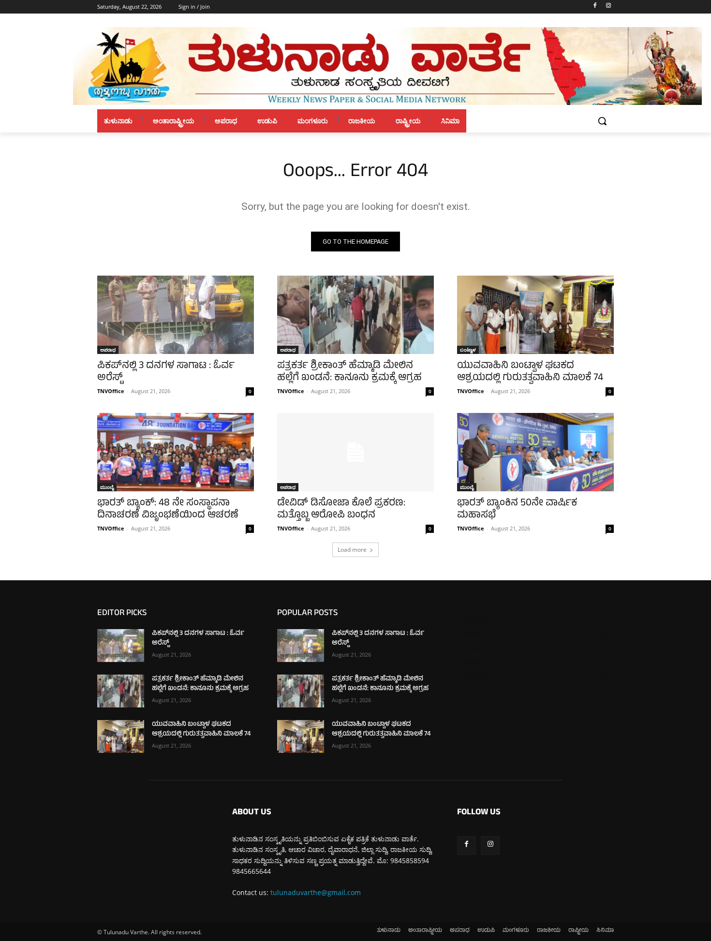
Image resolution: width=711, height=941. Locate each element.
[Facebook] (594, 7)
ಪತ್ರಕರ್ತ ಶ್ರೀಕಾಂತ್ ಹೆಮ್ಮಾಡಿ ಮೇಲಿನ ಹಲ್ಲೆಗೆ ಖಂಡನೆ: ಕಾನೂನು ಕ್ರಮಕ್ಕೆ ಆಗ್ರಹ (349, 372)
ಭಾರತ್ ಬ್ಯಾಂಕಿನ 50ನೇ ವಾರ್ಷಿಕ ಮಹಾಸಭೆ (517, 509)
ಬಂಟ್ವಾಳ (468, 349)
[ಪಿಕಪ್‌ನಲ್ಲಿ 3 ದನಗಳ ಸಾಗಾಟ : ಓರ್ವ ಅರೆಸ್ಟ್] (175, 315)
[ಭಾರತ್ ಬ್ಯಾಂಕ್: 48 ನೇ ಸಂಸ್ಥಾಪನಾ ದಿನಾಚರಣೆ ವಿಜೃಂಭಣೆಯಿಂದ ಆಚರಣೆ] (175, 452)
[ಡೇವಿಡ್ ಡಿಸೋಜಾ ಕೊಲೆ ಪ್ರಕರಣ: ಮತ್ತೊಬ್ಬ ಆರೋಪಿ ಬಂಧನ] (355, 452)
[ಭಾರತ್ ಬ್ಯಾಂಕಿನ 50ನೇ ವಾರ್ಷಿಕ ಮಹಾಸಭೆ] (535, 452)
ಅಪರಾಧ (108, 349)
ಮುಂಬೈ (107, 487)
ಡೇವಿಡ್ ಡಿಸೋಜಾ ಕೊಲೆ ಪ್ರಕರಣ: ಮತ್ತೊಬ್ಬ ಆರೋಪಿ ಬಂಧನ (341, 509)
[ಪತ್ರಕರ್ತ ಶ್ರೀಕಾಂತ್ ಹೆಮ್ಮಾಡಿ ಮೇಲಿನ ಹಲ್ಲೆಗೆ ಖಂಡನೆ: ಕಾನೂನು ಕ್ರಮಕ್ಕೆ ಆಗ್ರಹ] (355, 315)
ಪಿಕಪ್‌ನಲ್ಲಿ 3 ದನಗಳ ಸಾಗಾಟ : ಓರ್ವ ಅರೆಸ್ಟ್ (166, 372)
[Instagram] (608, 7)
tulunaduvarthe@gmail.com (315, 892)
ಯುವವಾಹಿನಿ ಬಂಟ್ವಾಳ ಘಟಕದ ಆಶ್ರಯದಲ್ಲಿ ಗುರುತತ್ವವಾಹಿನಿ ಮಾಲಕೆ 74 (530, 372)
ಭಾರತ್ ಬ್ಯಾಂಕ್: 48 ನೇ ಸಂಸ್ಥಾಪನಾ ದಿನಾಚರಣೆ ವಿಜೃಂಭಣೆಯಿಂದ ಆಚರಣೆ (167, 509)
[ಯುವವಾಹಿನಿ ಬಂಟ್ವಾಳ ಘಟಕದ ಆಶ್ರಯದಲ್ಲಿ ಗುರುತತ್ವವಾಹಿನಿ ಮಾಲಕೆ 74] (535, 315)
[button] (602, 120)
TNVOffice (110, 391)
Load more (352, 549)
